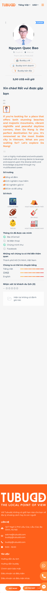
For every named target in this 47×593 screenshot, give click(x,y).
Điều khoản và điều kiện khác (15, 578)
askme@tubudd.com (15, 534)
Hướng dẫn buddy (10, 563)
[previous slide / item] (4, 100)
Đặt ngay (13, 588)
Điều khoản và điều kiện (13, 573)
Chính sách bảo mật (11, 568)
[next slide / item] (4, 103)
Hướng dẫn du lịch (10, 559)
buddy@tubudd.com (15, 537)
